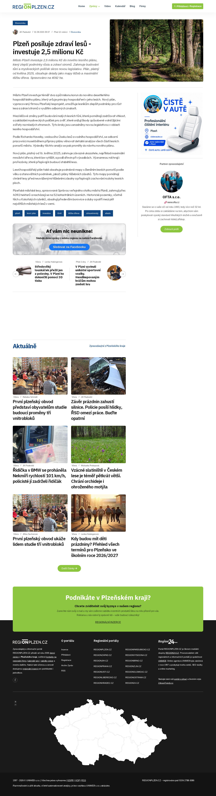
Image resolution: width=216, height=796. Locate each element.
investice (47, 213)
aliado (108, 213)
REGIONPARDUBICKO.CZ (137, 649)
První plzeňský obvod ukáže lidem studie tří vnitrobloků (39, 541)
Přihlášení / (182, 6)
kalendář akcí (33, 661)
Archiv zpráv (67, 665)
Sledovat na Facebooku (69, 247)
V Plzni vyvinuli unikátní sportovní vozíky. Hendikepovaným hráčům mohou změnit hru (88, 275)
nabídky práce (47, 661)
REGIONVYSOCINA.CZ (136, 655)
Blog (132, 6)
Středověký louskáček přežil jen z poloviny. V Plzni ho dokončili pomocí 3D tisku (49, 274)
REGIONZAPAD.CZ (103, 655)
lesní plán (31, 213)
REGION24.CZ (132, 683)
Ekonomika (20, 23)
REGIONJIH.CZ (101, 661)
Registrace (196, 6)
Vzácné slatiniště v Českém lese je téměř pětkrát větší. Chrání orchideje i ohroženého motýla (96, 478)
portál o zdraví (180, 679)
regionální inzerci (30, 669)
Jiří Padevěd (25, 32)
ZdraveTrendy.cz (165, 683)
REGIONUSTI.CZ (102, 672)
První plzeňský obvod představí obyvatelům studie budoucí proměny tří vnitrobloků (40, 410)
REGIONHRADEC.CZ (104, 683)
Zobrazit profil (171, 229)
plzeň (17, 213)
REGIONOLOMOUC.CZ (136, 672)
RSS (63, 670)
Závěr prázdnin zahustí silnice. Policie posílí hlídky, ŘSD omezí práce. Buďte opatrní (96, 410)
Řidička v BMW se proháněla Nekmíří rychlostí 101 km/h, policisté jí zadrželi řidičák (39, 475)
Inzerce (64, 649)
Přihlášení (66, 655)
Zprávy (93, 6)
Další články (68, 568)
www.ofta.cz (173, 202)
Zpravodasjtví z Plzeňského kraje (107, 345)
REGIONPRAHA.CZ (103, 666)
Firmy (142, 6)
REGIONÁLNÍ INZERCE (108, 622)
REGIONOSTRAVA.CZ (135, 677)
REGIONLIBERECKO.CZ (105, 677)
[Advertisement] (69, 314)
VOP (77, 780)
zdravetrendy (92, 213)
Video (107, 6)
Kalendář (120, 6)
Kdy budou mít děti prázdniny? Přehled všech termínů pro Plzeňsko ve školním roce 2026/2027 (95, 547)
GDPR (70, 780)
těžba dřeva (73, 213)
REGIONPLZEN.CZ (103, 649)
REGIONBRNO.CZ (134, 661)
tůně (59, 213)
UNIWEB (162, 661)
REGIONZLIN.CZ (133, 666)
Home (81, 6)
